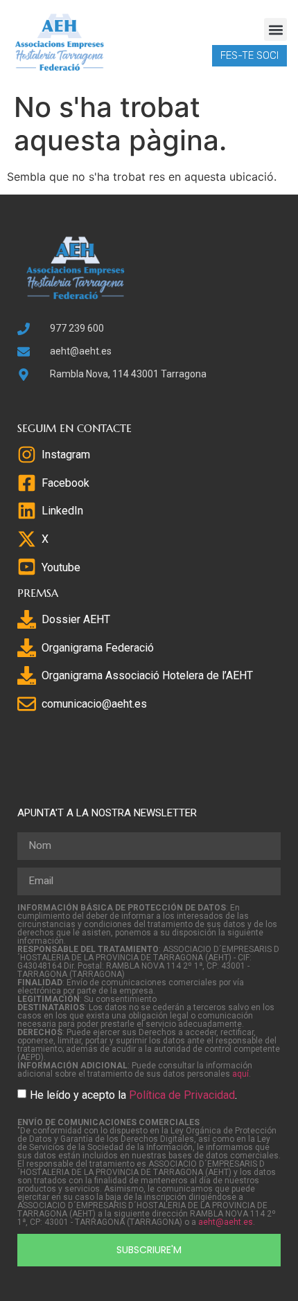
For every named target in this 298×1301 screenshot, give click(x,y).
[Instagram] (26, 454)
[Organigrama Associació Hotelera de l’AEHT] (26, 675)
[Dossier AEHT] (26, 619)
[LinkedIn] (26, 510)
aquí (240, 1074)
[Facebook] (26, 483)
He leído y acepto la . (133, 1094)
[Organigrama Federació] (26, 647)
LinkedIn (62, 510)
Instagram (66, 454)
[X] (26, 539)
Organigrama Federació (98, 647)
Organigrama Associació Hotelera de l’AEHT (147, 675)
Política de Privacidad (182, 1094)
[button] (275, 29)
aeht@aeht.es (225, 1222)
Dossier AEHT (76, 619)
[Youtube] (26, 566)
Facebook (65, 483)
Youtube (61, 567)
